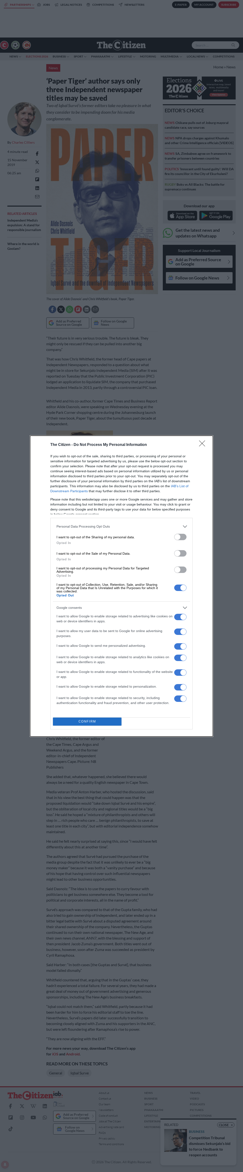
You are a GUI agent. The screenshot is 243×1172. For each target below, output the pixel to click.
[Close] (203, 444)
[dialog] (121, 586)
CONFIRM (87, 721)
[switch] (180, 537)
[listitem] (121, 526)
